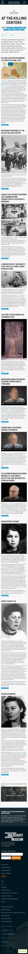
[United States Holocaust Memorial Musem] (14, 836)
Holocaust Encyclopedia (7, 906)
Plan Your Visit (4, 864)
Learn (2, 881)
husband (20, 771)
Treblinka (17, 29)
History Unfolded (5, 915)
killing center (19, 186)
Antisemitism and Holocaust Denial (9, 898)
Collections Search (5, 909)
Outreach (3, 901)
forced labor (4, 457)
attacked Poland (9, 568)
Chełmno (20, 84)
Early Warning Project (6, 921)
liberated (15, 683)
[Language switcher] (12, 35)
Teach (2, 884)
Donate (3, 876)
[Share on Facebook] (9, 35)
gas (17, 367)
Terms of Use (5, 934)
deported (18, 295)
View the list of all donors (19, 822)
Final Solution (9, 99)
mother (3, 567)
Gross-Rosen (20, 509)
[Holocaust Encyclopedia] (14, 2)
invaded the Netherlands (17, 752)
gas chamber (17, 246)
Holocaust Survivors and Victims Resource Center (13, 912)
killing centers (10, 27)
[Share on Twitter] (6, 35)
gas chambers (17, 298)
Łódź (25, 506)
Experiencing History (6, 918)
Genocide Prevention (6, 896)
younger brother (20, 587)
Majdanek (12, 29)
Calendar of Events (5, 870)
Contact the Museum (7, 930)
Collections (3, 887)
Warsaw (4, 667)
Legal (2, 945)
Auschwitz (6, 29)
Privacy (3, 938)
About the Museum (6, 926)
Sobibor (22, 29)
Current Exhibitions (5, 867)
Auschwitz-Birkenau (15, 237)
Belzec (24, 27)
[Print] (3, 35)
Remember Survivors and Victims (9, 893)
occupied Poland (18, 27)
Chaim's (8, 453)
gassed (5, 414)
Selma (10, 462)
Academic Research (6, 890)
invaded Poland (17, 454)
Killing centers (4, 80)
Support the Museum (6, 873)
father (9, 645)
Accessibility (4, 941)
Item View (4, 124)
